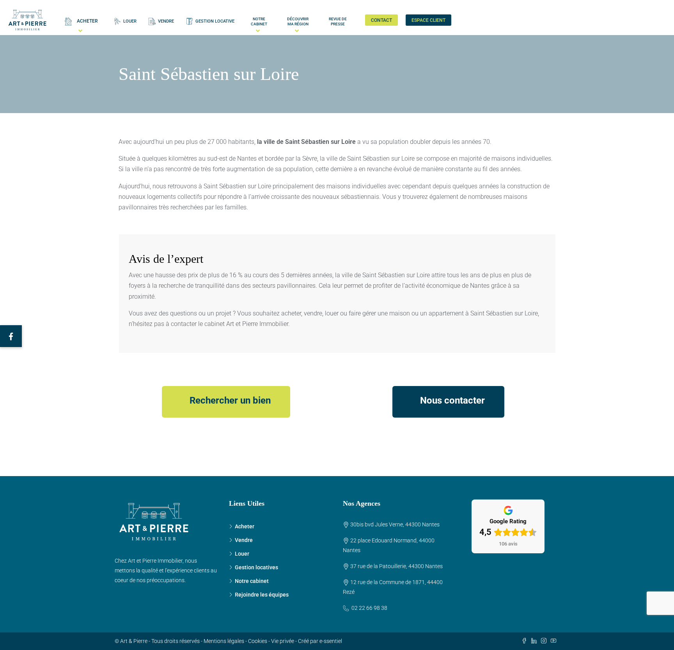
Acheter (244, 526)
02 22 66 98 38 (369, 608)
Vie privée (282, 641)
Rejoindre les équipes (262, 595)
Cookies (257, 641)
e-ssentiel (330, 641)
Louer (242, 554)
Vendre (244, 540)
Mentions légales (224, 641)
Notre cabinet (252, 581)
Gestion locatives (256, 567)
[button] (11, 336)
